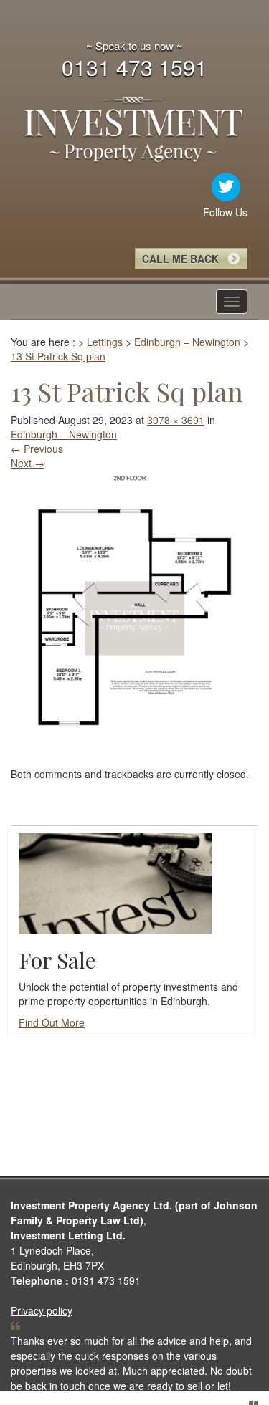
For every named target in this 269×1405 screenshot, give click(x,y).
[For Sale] (115, 882)
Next (27, 463)
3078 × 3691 (175, 420)
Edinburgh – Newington (64, 434)
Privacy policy (41, 1310)
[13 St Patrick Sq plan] (134, 617)
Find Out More (52, 1022)
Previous (37, 448)
